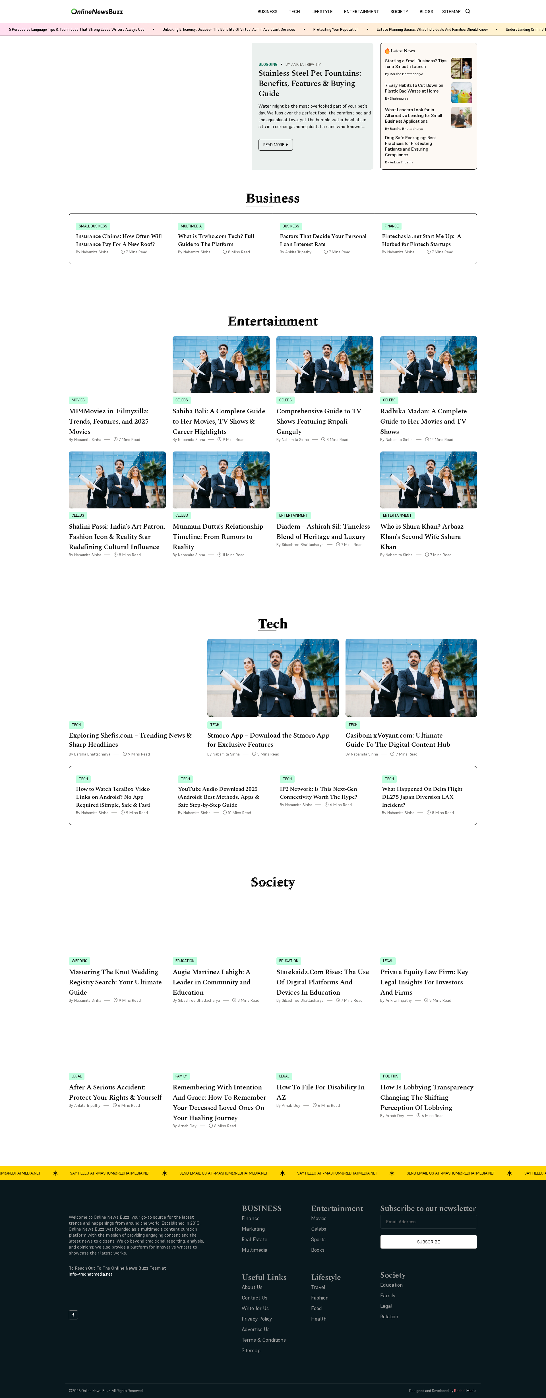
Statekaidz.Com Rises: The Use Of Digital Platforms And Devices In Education (322, 982)
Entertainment (361, 11)
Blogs (426, 11)
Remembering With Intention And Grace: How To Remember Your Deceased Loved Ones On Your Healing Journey (219, 1102)
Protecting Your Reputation (336, 29)
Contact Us (254, 1297)
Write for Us (255, 1308)
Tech (294, 11)
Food (316, 1308)
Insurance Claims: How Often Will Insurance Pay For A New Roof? (119, 240)
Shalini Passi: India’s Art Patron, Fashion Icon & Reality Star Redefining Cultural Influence (117, 537)
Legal (388, 960)
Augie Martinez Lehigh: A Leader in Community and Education (212, 982)
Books (317, 1250)
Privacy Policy (257, 1318)
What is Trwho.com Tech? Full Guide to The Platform (216, 240)
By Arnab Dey (185, 1125)
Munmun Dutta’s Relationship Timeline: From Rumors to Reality (218, 537)
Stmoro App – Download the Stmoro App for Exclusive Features (268, 740)
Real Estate (254, 1239)
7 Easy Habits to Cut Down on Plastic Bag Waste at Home (414, 88)
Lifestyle (322, 11)
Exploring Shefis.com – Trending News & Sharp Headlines (130, 740)
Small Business (93, 226)
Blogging (268, 64)
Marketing (253, 1228)
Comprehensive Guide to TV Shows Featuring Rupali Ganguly (318, 421)
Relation (389, 1316)
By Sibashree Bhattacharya (300, 544)
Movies (78, 400)
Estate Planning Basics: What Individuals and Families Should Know (432, 29)
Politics (390, 1076)
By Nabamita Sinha (92, 251)
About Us (252, 1287)
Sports (318, 1239)
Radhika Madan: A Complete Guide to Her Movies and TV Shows (423, 421)
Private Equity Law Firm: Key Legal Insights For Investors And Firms (424, 982)
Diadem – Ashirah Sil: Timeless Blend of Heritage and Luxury (323, 532)
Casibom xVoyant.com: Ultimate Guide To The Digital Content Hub (399, 740)
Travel (318, 1287)
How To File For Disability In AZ (320, 1092)
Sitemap (451, 11)
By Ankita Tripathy (303, 64)
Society (399, 11)
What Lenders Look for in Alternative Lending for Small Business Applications (413, 115)
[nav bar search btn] (470, 11)
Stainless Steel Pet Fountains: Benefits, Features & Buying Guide (309, 83)
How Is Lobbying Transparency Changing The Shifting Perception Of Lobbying (426, 1097)
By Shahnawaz (396, 98)
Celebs (181, 400)
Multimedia (191, 226)
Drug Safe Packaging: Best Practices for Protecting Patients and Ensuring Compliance (410, 146)
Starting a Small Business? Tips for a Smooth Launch (415, 63)
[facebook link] (73, 1314)
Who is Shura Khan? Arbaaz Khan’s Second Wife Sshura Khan (422, 537)
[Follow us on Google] (100, 1295)
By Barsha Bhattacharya (404, 74)
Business (267, 11)
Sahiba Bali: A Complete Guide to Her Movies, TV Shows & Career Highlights (219, 421)
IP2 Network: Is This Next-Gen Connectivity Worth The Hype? (318, 793)
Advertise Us (256, 1329)
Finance (392, 226)
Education (185, 960)
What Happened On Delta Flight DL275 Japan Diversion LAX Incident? (422, 797)
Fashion (320, 1297)
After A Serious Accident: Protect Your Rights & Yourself (115, 1092)
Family (181, 1076)
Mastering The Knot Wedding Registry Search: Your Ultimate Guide (115, 982)
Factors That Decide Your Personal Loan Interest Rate (323, 240)
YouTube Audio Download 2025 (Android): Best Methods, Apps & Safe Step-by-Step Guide (218, 797)
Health (319, 1318)
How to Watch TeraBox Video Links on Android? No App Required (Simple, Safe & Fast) (114, 797)
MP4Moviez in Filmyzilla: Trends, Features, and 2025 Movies (109, 421)
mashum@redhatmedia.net (110, 1172)
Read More (273, 144)
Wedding (79, 960)
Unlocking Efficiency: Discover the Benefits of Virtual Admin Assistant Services (229, 29)
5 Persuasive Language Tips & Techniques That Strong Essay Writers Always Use (76, 29)
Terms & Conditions (264, 1340)
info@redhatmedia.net (91, 1274)
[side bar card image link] (461, 68)
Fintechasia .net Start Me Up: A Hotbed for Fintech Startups (421, 240)
